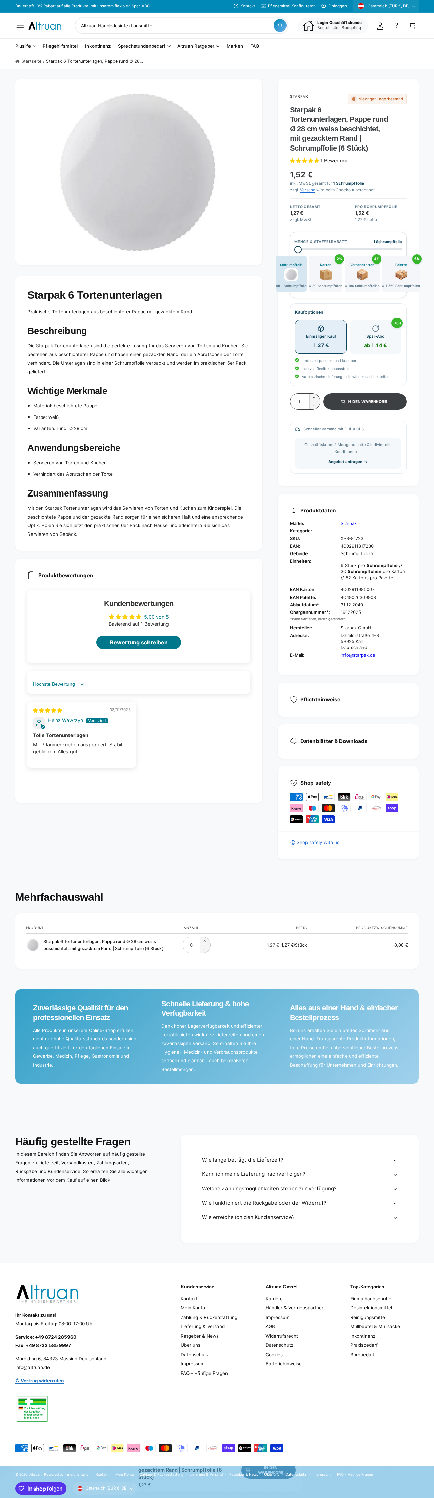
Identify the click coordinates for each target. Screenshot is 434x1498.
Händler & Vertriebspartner (294, 1307)
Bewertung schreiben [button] (139, 642)
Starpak (299, 96)
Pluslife (23, 46)
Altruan (35, 1474)
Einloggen (337, 6)
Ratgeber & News (200, 1336)
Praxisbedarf (364, 1345)
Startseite (31, 61)
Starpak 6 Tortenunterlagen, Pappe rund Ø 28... (94, 61)
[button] (20, 26)
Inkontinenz (362, 1336)
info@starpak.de (358, 655)
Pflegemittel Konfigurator (291, 6)
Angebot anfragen (345, 461)
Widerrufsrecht (281, 1336)
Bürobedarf (362, 1354)
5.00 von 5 (156, 617)
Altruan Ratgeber (195, 46)
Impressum (193, 1363)
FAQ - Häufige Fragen (204, 1373)
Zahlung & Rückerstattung (209, 1317)
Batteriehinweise (283, 1363)
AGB (270, 1326)
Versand (307, 189)
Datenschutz (195, 1354)
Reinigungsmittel (368, 1317)
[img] (47, 710)
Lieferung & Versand (203, 1326)
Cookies (274, 1354)
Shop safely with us (318, 842)
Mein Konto (193, 1307)
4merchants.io (76, 1474)
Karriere (274, 1298)
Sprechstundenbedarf (141, 46)
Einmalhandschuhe (370, 1298)
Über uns (190, 1345)
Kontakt (247, 6)
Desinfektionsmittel (371, 1307)
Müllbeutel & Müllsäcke (375, 1326)
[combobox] (181, 26)
